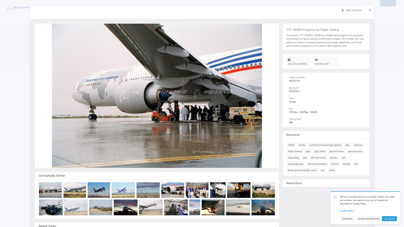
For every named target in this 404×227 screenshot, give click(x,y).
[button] (370, 10)
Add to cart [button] (322, 64)
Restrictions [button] (294, 183)
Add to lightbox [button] (297, 64)
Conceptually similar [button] (52, 175)
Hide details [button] (354, 10)
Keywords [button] (293, 135)
